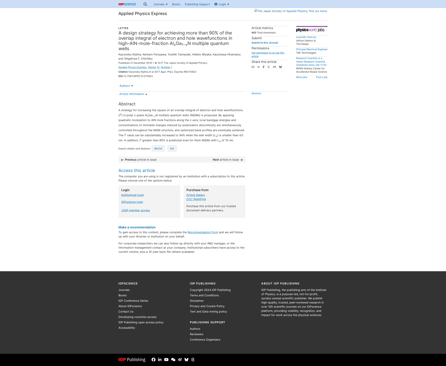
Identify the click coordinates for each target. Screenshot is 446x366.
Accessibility (126, 327)
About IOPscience (130, 306)
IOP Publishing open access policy (141, 322)
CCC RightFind (196, 199)
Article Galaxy (195, 195)
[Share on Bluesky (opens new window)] (280, 66)
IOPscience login (132, 202)
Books (176, 4)
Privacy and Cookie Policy (207, 306)
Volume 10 (153, 67)
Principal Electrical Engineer (312, 49)
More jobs (301, 77)
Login (222, 4)
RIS (172, 148)
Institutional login (132, 195)
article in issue (140, 159)
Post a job (322, 77)
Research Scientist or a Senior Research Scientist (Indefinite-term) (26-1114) (311, 61)
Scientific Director (306, 37)
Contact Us (125, 311)
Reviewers (196, 334)
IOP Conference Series (133, 300)
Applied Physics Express (142, 13)
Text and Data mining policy (208, 311)
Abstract (256, 93)
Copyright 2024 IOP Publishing (210, 290)
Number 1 (166, 67)
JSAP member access (135, 210)
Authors (125, 85)
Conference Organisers (205, 339)
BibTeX (158, 148)
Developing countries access (137, 317)
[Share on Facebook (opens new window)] (263, 66)
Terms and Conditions (204, 295)
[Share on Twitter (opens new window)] (268, 66)
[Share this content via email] (253, 66)
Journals (158, 4)
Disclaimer (197, 300)
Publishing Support (197, 4)
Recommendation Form (203, 232)
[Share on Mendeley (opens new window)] (274, 66)
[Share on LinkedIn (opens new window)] (258, 66)
